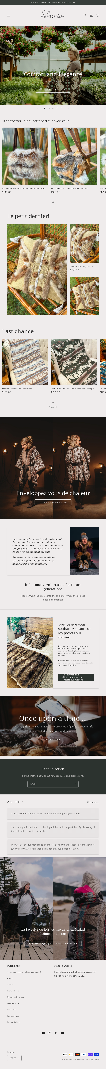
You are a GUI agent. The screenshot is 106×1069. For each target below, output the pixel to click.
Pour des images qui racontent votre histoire (53, 943)
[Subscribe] (75, 784)
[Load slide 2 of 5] (49, 108)
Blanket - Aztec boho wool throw (17, 389)
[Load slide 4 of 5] (57, 108)
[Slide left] (47, 202)
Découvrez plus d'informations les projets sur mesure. (73, 677)
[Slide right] (59, 202)
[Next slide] (68, 108)
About (10, 978)
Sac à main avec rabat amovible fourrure (69, 188)
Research (11, 1010)
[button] (8, 15)
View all (53, 407)
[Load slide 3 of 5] (53, 108)
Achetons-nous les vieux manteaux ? (24, 972)
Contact (10, 985)
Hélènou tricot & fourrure (75, 1059)
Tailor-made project (16, 997)
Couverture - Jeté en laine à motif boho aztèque (72, 389)
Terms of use (13, 1016)
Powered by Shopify (92, 1059)
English (13, 1058)
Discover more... (53, 739)
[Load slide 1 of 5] (44, 108)
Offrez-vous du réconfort (53, 89)
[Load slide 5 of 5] (61, 108)
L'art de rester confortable (53, 503)
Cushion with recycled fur (82, 267)
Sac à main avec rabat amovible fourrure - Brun (23, 188)
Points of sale (13, 991)
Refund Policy (13, 1022)
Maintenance (93, 802)
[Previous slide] (38, 108)
